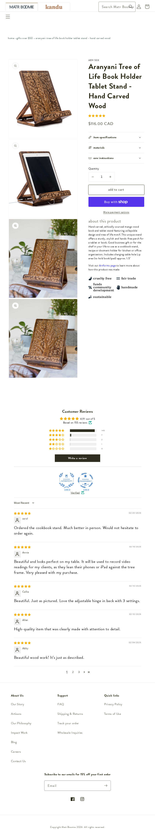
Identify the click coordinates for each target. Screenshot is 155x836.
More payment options (116, 212)
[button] (8, 16)
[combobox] (117, 7)
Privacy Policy (113, 704)
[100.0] (66, 480)
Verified (75, 493)
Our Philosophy (21, 723)
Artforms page (107, 266)
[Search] (131, 7)
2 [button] (73, 672)
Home (11, 38)
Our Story (17, 704)
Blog (14, 742)
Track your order (68, 723)
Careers (16, 751)
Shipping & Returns (70, 714)
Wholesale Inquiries (70, 732)
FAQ (60, 704)
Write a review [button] (77, 458)
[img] (22, 513)
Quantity (93, 169)
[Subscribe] (106, 785)
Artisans (16, 714)
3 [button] (79, 672)
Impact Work (19, 732)
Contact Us (18, 761)
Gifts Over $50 (25, 38)
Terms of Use (112, 714)
